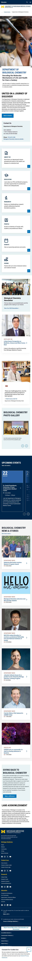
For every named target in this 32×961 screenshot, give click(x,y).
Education (4, 890)
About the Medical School (7, 899)
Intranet (3, 901)
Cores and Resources (6, 883)
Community (4, 849)
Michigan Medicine (7, 842)
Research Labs (4, 879)
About (2, 844)
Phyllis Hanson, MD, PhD (11, 398)
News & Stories (4, 853)
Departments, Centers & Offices (8, 897)
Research (4, 874)
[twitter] (7, 857)
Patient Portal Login (5, 867)
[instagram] (5, 857)
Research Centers (5, 881)
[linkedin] (7, 887)
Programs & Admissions (6, 893)
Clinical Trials (4, 877)
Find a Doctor (4, 863)
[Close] (29, 949)
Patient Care (5, 860)
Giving (2, 851)
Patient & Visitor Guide (6, 865)
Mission (3, 847)
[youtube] (10, 857)
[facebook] (2, 857)
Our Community (4, 895)
